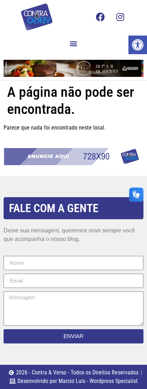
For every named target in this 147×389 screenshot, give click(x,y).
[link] (137, 45)
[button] (74, 43)
